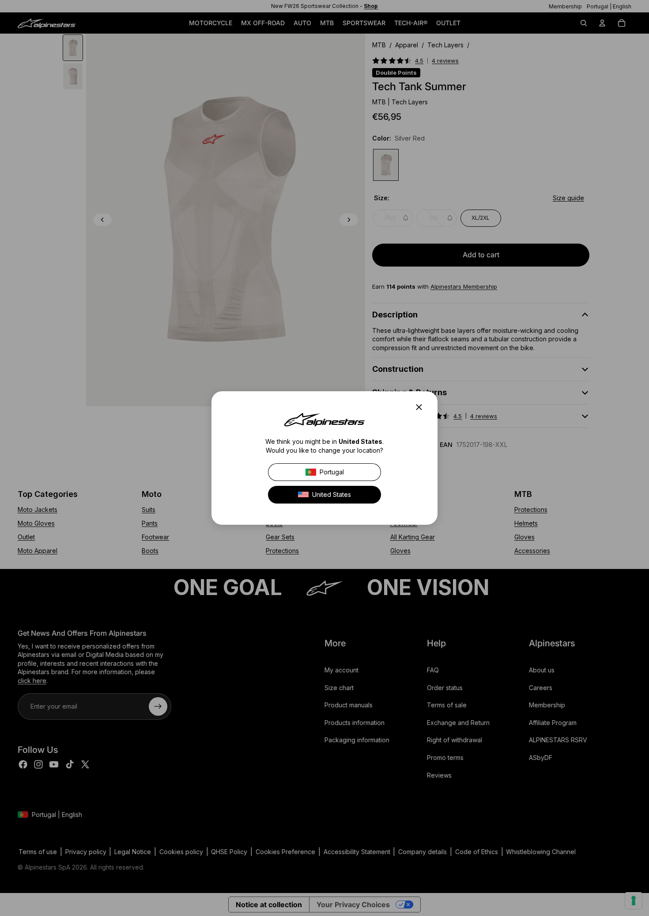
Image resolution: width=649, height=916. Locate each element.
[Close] (421, 407)
